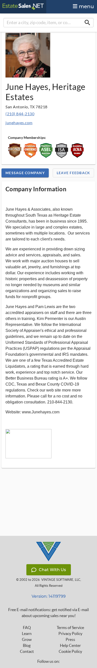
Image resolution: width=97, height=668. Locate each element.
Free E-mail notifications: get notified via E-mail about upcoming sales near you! (48, 612)
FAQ (27, 627)
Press (70, 639)
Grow (27, 639)
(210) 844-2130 (19, 113)
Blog (27, 645)
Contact (27, 651)
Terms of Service (70, 627)
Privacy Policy (70, 633)
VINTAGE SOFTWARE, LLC (60, 580)
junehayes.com (19, 122)
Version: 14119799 (49, 596)
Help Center (70, 645)
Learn (27, 633)
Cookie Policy (70, 651)
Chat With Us (52, 569)
